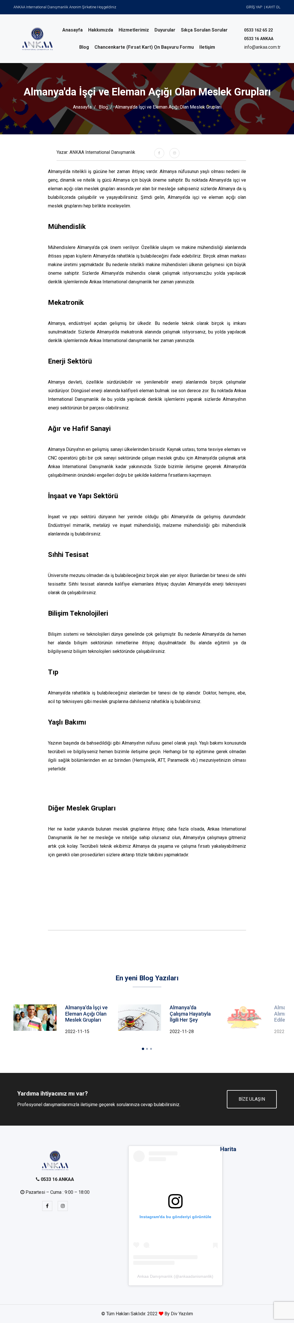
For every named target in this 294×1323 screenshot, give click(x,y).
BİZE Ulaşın (252, 1099)
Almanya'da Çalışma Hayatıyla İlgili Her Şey (190, 1013)
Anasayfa (82, 107)
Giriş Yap (254, 7)
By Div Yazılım (178, 1313)
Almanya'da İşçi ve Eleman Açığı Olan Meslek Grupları (86, 1013)
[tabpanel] (166, 1020)
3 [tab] (151, 1049)
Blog (103, 107)
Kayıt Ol (273, 7)
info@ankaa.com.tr (262, 47)
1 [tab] (143, 1049)
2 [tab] (147, 1049)
